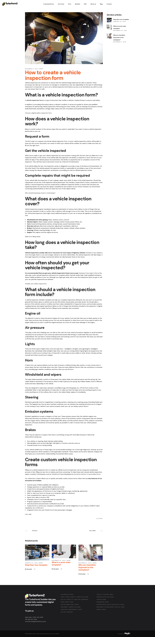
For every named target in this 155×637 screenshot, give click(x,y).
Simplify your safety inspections (36, 284)
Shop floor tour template (121, 19)
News (41, 68)
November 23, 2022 (59, 560)
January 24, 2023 (31, 562)
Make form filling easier (32, 237)
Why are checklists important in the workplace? (119, 37)
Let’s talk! (28, 514)
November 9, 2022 (31, 68)
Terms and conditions (54, 633)
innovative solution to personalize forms (87, 474)
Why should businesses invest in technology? (40, 193)
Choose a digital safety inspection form (38, 113)
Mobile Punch (49, 510)
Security (47, 633)
